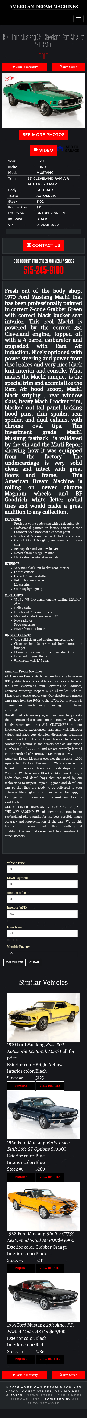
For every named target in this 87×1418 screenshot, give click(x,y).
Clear (34, 962)
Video (45, 150)
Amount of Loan (18, 892)
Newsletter (40, 1395)
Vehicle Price (16, 863)
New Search (69, 67)
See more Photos (43, 134)
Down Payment (17, 878)
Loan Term (14, 927)
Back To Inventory (26, 67)
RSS (36, 1399)
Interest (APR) (17, 907)
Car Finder (70, 1395)
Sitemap (19, 1399)
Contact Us (45, 245)
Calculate (14, 962)
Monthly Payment (19, 946)
